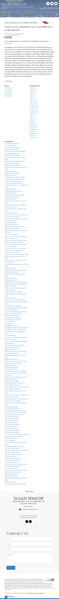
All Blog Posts (8, 88)
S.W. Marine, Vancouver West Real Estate (16, 371)
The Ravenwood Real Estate (12, 430)
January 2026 (33, 104)
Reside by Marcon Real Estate (13, 363)
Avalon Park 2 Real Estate (12, 147)
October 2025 (33, 110)
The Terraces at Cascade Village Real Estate (17, 434)
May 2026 (32, 96)
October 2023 (33, 137)
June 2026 (32, 94)
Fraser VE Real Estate (11, 246)
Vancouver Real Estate (11, 456)
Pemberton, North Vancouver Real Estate (16, 337)
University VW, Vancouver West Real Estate (16, 450)
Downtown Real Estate (11, 213)
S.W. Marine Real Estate (11, 369)
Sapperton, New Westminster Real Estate (16, 377)
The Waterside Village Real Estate (14, 436)
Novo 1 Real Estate (10, 321)
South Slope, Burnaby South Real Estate (16, 399)
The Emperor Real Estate (12, 418)
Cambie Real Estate (10, 175)
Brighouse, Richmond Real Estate (14, 161)
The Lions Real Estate (11, 426)
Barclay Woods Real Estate (12, 149)
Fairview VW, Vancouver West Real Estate (16, 236)
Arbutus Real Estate (10, 145)
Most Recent (33, 88)
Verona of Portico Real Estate (13, 460)
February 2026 (34, 102)
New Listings (8, 90)
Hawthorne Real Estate (11, 272)
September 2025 (34, 112)
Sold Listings (8, 96)
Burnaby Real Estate (10, 171)
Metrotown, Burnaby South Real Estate (15, 312)
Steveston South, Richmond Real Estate (16, 411)
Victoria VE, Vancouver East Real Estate (15, 464)
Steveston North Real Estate (12, 409)
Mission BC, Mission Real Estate (13, 314)
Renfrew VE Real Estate (11, 359)
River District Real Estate (12, 367)
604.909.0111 (50, 8)
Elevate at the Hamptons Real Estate (15, 226)
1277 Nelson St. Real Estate (12, 143)
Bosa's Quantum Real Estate (12, 153)
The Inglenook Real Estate (12, 424)
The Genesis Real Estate (11, 420)
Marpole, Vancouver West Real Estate (15, 300)
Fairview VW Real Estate (11, 234)
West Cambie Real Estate (11, 468)
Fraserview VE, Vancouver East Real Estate (16, 254)
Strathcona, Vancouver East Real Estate (16, 412)
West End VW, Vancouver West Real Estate (16, 470)
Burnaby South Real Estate (12, 173)
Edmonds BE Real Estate (11, 224)
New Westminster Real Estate (13, 317)
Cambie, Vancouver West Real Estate (15, 177)
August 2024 (33, 135)
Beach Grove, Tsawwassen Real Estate (15, 151)
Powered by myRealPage (39, 593)
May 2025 (32, 119)
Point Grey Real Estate (11, 339)
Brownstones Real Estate (12, 163)
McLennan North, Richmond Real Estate (16, 308)
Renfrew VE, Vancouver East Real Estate (16, 361)
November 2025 (34, 108)
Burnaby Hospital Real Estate (13, 165)
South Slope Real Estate (11, 397)
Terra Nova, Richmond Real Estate (14, 414)
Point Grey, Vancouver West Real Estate (15, 341)
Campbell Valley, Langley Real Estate (15, 179)
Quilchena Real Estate (11, 349)
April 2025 (33, 121)
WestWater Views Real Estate (12, 472)
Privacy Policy (30, 593)
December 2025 (34, 106)
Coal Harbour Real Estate (12, 197)
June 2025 (32, 117)
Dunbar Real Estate (10, 221)
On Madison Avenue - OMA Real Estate (15, 329)
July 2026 (32, 92)
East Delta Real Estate (11, 222)
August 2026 (33, 90)
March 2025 (33, 123)
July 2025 (32, 115)
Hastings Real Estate (10, 268)
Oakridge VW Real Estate (11, 325)
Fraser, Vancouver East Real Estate (14, 250)
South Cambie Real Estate (12, 385)
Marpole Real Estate (10, 298)
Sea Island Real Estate (11, 379)
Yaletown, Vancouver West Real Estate (15, 484)
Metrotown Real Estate (11, 310)
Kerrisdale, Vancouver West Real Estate (15, 282)
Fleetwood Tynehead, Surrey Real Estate (16, 244)
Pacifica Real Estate (10, 335)
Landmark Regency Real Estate (13, 292)
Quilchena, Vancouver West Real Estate (15, 351)
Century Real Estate (10, 189)
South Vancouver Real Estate (13, 401)
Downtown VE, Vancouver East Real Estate (16, 215)
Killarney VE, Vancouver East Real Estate (16, 284)
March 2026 (33, 100)
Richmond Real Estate (14, 35)
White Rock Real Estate (11, 474)
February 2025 (34, 125)
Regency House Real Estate (12, 353)
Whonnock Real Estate (11, 476)
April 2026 (33, 98)
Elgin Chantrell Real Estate (12, 228)
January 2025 (33, 127)
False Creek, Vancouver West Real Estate (16, 240)
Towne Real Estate (10, 440)
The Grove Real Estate (11, 422)
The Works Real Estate (11, 438)
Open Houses (8, 92)
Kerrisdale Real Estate (11, 280)
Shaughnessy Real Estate (12, 381)
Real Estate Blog (9, 94)
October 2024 (33, 131)
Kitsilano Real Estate (10, 286)
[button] (48, 3)
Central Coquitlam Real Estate (13, 181)
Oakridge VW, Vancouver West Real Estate (16, 327)
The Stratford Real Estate (12, 432)
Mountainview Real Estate (12, 315)
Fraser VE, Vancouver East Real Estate (15, 248)
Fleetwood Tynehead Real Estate (14, 242)
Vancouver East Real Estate (12, 452)
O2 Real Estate (9, 323)
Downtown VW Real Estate (12, 217)
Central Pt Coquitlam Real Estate (14, 183)
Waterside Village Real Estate (13, 466)
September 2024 (34, 133)
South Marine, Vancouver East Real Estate (16, 395)
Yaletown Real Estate (10, 482)
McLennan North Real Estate (13, 306)
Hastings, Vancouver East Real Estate (15, 270)
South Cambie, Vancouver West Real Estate (16, 387)
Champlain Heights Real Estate (13, 191)
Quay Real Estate (9, 343)
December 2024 (34, 129)
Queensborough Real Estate (12, 347)
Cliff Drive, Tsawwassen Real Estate (14, 195)
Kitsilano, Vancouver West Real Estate (15, 288)
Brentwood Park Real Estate (12, 155)
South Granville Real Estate (12, 389)
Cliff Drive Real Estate (11, 193)
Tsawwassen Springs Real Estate (14, 446)
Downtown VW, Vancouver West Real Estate (17, 218)
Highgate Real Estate (10, 278)
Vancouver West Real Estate (12, 458)
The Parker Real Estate (11, 428)
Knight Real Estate (10, 290)
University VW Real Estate (12, 448)
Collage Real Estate (10, 199)
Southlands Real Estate (11, 407)
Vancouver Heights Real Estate (13, 454)
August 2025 (33, 114)
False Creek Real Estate (11, 238)
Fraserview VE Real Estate (12, 252)
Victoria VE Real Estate (11, 462)
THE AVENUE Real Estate (12, 416)
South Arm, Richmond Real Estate (14, 383)
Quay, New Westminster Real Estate (14, 345)
